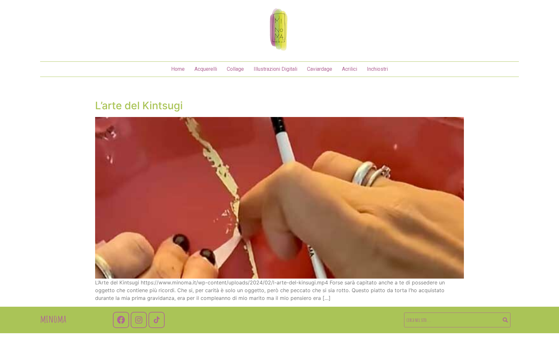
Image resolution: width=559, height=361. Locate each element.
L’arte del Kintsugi (139, 105)
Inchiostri (377, 69)
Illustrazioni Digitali (275, 69)
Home (178, 69)
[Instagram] (139, 320)
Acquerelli (205, 69)
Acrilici (349, 69)
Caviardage (319, 69)
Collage (235, 69)
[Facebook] (121, 320)
